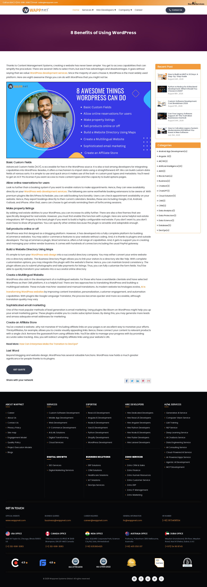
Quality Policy (14, 443)
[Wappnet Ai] (189, 3)
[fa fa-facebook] (141, 578)
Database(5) (165, 226)
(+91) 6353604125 (93, 547)
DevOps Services (96, 485)
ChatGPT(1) (164, 191)
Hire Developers (106, 10)
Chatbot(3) (164, 186)
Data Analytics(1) (167, 211)
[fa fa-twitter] (154, 578)
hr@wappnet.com (132, 520)
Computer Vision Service (178, 418)
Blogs (10, 452)
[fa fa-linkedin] (147, 578)
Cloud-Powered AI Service (179, 452)
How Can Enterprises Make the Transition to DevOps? (48, 344)
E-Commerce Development (62, 428)
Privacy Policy (14, 428)
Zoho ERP (131, 485)
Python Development (98, 433)
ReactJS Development (99, 413)
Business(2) (164, 181)
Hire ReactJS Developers (139, 418)
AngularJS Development (99, 418)
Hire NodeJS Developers (138, 433)
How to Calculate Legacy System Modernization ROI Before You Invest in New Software (183, 130)
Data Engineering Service (178, 443)
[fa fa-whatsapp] (161, 578)
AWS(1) (162, 171)
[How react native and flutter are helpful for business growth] (162, 76)
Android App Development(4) (173, 151)
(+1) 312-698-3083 (15, 547)
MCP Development (175, 467)
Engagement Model (17, 438)
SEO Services (55, 465)
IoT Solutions (94, 480)
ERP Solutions (94, 465)
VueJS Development (98, 428)
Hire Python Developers (138, 428)
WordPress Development (100, 443)
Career (139, 10)
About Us (12, 418)
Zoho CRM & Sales (136, 465)
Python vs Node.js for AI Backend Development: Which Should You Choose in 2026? (182, 89)
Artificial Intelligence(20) (170, 166)
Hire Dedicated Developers (140, 413)
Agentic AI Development (178, 462)
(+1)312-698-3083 (21, 3)
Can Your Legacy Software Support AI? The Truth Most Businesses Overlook (180, 116)
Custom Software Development (64, 413)
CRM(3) (162, 206)
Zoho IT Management (137, 490)
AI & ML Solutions (57, 433)
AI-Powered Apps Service (178, 457)
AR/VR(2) (163, 161)
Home (76, 10)
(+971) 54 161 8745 (174, 547)
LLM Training (172, 423)
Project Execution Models (20, 448)
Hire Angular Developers (139, 423)
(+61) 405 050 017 (133, 547)
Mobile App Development (61, 418)
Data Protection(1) (167, 216)
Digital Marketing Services (61, 470)
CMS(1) (162, 201)
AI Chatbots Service (175, 438)
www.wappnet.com (16, 520)
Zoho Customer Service (138, 480)
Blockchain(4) (165, 176)
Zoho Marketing (134, 495)
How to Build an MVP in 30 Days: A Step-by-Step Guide (183, 75)
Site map (12, 433)
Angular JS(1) (165, 156)
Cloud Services (56, 443)
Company (125, 10)
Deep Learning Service (177, 433)
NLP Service (171, 428)
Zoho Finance (133, 470)
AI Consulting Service (176, 448)
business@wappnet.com (58, 520)
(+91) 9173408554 (171, 520)
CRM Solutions (95, 470)
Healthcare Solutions (98, 475)
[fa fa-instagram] (134, 578)
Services (88, 10)
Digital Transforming (58, 438)
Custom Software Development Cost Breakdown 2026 (182, 102)
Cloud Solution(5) (167, 196)
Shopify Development (98, 438)
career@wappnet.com (95, 520)
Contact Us (177, 10)
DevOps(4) (164, 230)
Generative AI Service (176, 413)
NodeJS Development (98, 423)
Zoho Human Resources (139, 475)
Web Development (58, 423)
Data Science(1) (166, 221)
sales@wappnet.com (48, 3)
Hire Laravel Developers (138, 443)
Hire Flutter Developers (138, 438)
